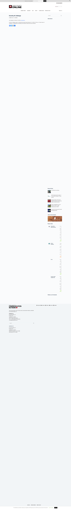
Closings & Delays (41, 10)
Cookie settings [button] (51, 507)
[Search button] (61, 15)
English (57, 6)
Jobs (32, 10)
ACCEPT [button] (56, 507)
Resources (28, 10)
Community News (23, 10)
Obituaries (15, 17)
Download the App (47, 10)
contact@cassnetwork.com (13, 320)
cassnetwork (23, 20)
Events (36, 10)
